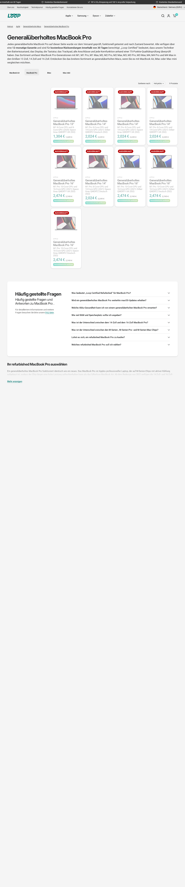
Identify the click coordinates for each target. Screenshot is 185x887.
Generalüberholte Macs (32, 26)
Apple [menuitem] (68, 15)
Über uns (10, 7)
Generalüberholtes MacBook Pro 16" (66, 186)
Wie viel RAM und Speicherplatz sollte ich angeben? (96, 315)
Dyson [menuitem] (96, 15)
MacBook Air (147, 58)
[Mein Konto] (168, 16)
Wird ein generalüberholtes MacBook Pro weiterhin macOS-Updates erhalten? (109, 300)
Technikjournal (37, 7)
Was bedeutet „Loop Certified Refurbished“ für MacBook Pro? (101, 293)
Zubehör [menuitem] (109, 15)
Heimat (10, 26)
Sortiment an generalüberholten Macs (100, 58)
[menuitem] (11, 7)
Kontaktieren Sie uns (75, 7)
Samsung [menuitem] (81, 15)
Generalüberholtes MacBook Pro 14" (97, 126)
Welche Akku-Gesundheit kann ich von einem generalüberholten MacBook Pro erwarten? (114, 307)
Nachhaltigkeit (22, 7)
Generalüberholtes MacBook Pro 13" (64, 126)
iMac (157, 58)
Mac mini (172, 58)
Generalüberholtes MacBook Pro (56, 26)
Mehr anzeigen (14, 381)
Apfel (18, 26)
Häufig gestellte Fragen (55, 7)
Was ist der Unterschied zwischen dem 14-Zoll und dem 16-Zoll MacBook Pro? (110, 322)
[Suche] (163, 16)
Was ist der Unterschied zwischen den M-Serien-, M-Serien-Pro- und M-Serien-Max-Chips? (115, 330)
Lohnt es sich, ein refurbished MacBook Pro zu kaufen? (98, 337)
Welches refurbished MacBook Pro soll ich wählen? (96, 344)
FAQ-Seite (49, 312)
